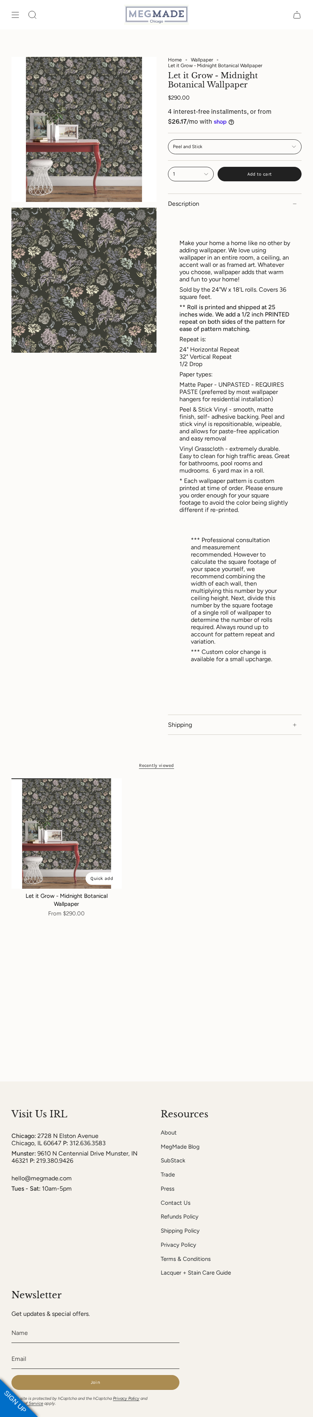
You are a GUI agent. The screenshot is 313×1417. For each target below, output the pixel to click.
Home (175, 60)
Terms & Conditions (186, 1259)
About (169, 1132)
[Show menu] (15, 15)
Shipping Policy (180, 1230)
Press (167, 1188)
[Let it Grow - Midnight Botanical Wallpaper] (66, 833)
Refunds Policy (179, 1216)
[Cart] (297, 15)
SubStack (173, 1160)
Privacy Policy (178, 1244)
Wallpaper (202, 60)
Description (183, 203)
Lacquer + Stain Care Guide (196, 1272)
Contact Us (175, 1202)
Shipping (180, 724)
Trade (168, 1174)
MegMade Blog (180, 1146)
